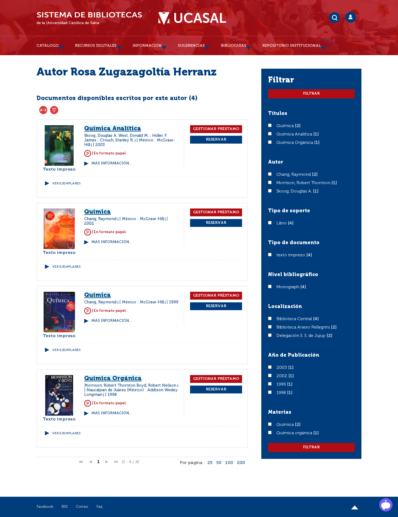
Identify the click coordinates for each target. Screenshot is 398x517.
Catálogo (48, 46)
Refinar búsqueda (54, 110)
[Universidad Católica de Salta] (192, 18)
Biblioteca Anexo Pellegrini (303, 327)
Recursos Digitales (95, 46)
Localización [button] (285, 306)
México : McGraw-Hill (143, 219)
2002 (282, 376)
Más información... (111, 163)
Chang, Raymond (294, 175)
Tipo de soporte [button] (289, 210)
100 (229, 463)
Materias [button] (279, 412)
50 (218, 463)
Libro (282, 223)
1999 (281, 384)
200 (241, 463)
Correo (82, 507)
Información (147, 46)
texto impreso (291, 255)
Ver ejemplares (66, 183)
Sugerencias (191, 46)
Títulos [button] (277, 113)
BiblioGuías (233, 46)
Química (285, 126)
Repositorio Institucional (291, 46)
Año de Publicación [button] (293, 355)
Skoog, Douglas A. (294, 191)
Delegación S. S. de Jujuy (301, 336)
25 (210, 463)
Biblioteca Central (294, 319)
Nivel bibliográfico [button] (293, 274)
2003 (282, 368)
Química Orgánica (295, 143)
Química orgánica (294, 433)
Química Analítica (294, 134)
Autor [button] (275, 162)
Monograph (288, 287)
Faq (99, 507)
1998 (281, 393)
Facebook (45, 507)
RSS (64, 507)
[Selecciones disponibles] (43, 110)
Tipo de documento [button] (293, 242)
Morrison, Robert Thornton (303, 183)
